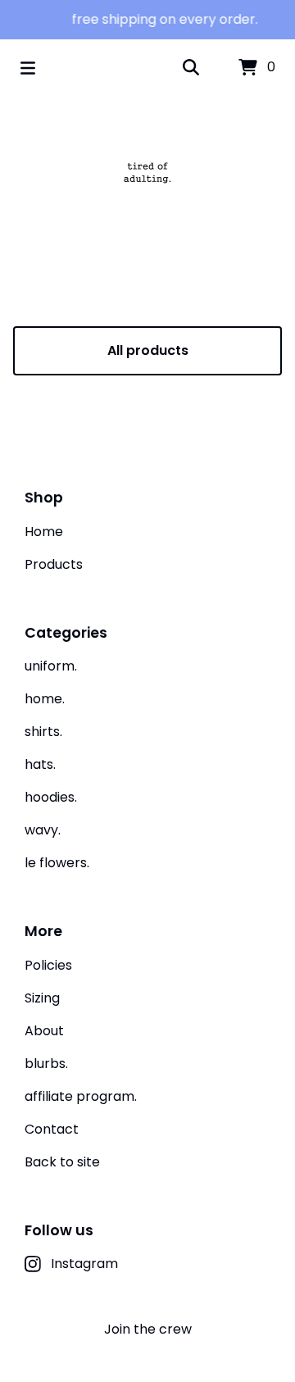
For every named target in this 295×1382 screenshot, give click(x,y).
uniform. (51, 666)
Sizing (42, 998)
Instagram (84, 1263)
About (44, 1030)
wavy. (43, 830)
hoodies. (51, 797)
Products (54, 564)
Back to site (62, 1161)
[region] (147, 19)
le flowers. (57, 862)
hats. (40, 764)
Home (44, 531)
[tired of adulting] (147, 172)
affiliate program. (81, 1096)
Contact (52, 1129)
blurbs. (46, 1063)
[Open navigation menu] (28, 68)
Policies (48, 965)
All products (147, 350)
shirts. (43, 731)
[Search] (191, 68)
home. (45, 698)
